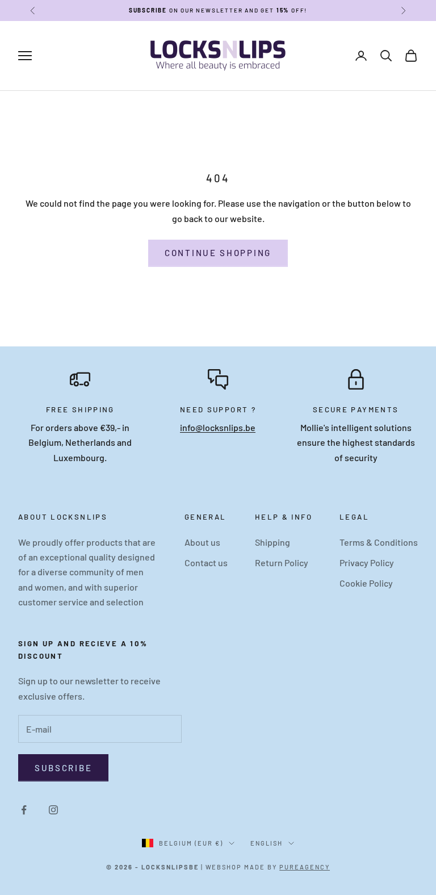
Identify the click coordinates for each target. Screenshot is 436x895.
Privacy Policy (366, 562)
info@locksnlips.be (217, 427)
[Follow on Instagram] (53, 809)
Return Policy (281, 562)
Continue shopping (218, 253)
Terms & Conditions (378, 542)
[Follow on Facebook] (24, 809)
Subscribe (63, 768)
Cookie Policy (366, 583)
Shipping (272, 542)
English (266, 843)
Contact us (206, 562)
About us (202, 542)
